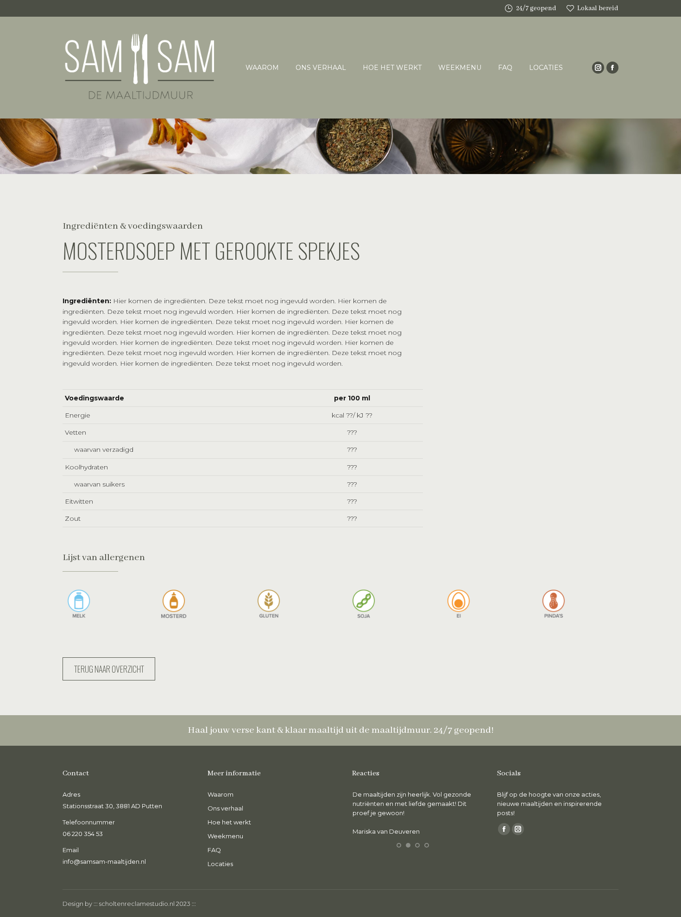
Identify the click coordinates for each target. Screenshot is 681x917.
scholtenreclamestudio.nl (137, 903)
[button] (399, 845)
